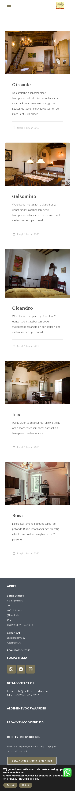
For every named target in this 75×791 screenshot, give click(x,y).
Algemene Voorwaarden (26, 708)
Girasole (21, 84)
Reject (25, 785)
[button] (10, 5)
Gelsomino (24, 196)
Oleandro (22, 308)
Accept (10, 785)
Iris (16, 414)
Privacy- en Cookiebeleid (23, 778)
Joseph (20, 127)
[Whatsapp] (11, 669)
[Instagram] (30, 669)
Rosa (17, 515)
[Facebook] (21, 669)
